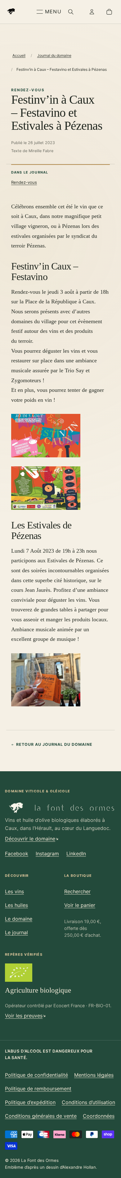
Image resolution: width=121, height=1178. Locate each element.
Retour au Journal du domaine (54, 744)
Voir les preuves (24, 1016)
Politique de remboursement (38, 1088)
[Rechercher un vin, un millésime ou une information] (71, 12)
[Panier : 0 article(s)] (109, 12)
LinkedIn (76, 853)
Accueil (18, 55)
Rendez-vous (24, 182)
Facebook (16, 853)
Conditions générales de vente (41, 1116)
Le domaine (18, 919)
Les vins (14, 891)
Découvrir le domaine (30, 839)
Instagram (47, 853)
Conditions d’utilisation (88, 1102)
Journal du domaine (54, 55)
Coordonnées (98, 1116)
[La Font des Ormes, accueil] (19, 12)
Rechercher (77, 891)
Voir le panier (79, 905)
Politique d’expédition (30, 1102)
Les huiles (16, 905)
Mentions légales (94, 1075)
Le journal (16, 932)
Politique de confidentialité (36, 1075)
